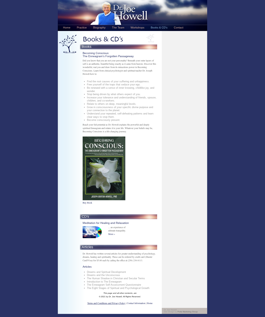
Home (66, 27)
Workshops (137, 27)
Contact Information (135, 303)
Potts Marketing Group (188, 312)
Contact (178, 27)
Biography (99, 27)
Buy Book (87, 202)
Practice (82, 27)
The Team (118, 27)
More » (111, 233)
